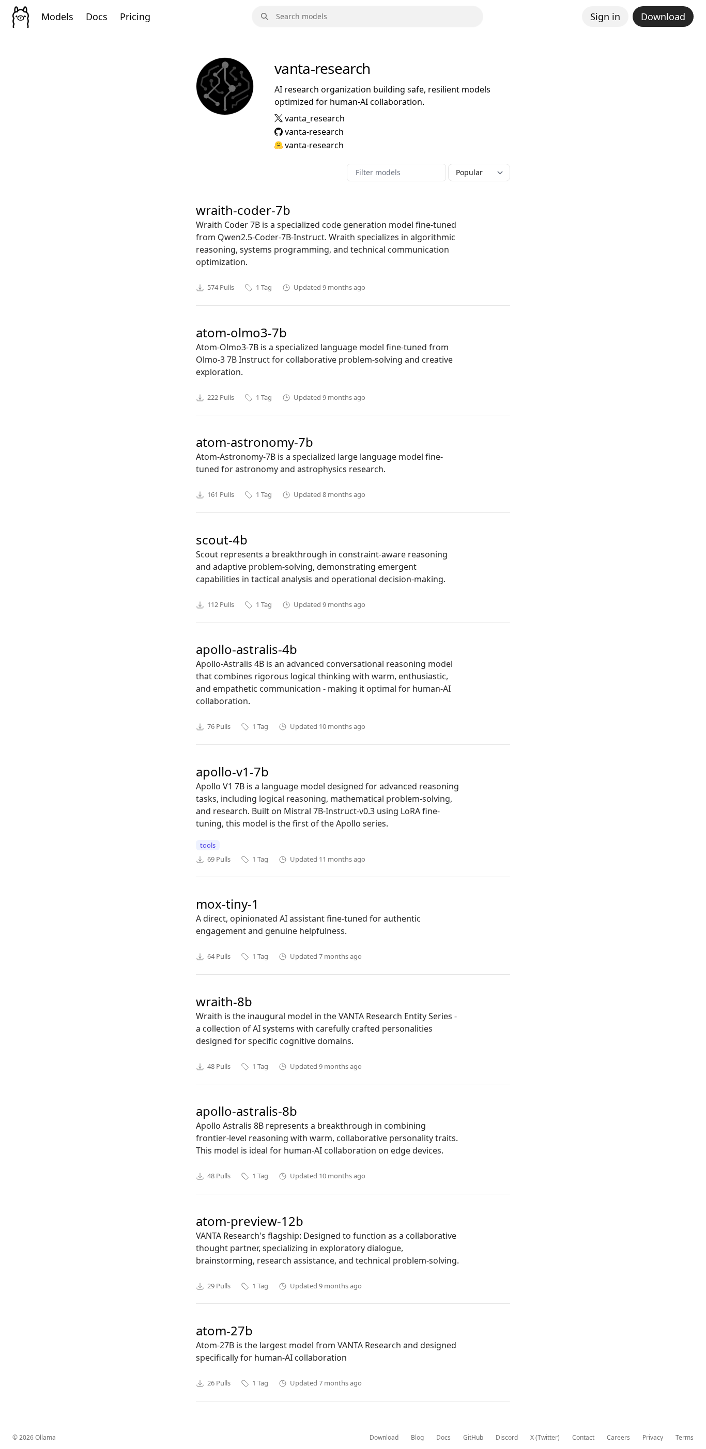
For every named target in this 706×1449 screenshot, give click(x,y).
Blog (417, 1438)
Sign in (605, 16)
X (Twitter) (545, 1438)
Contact (583, 1438)
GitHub (473, 1438)
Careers (618, 1438)
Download (663, 16)
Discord (507, 1438)
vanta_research (315, 118)
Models (57, 16)
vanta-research (314, 131)
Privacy (652, 1438)
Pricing (135, 16)
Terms (685, 1438)
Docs (97, 16)
